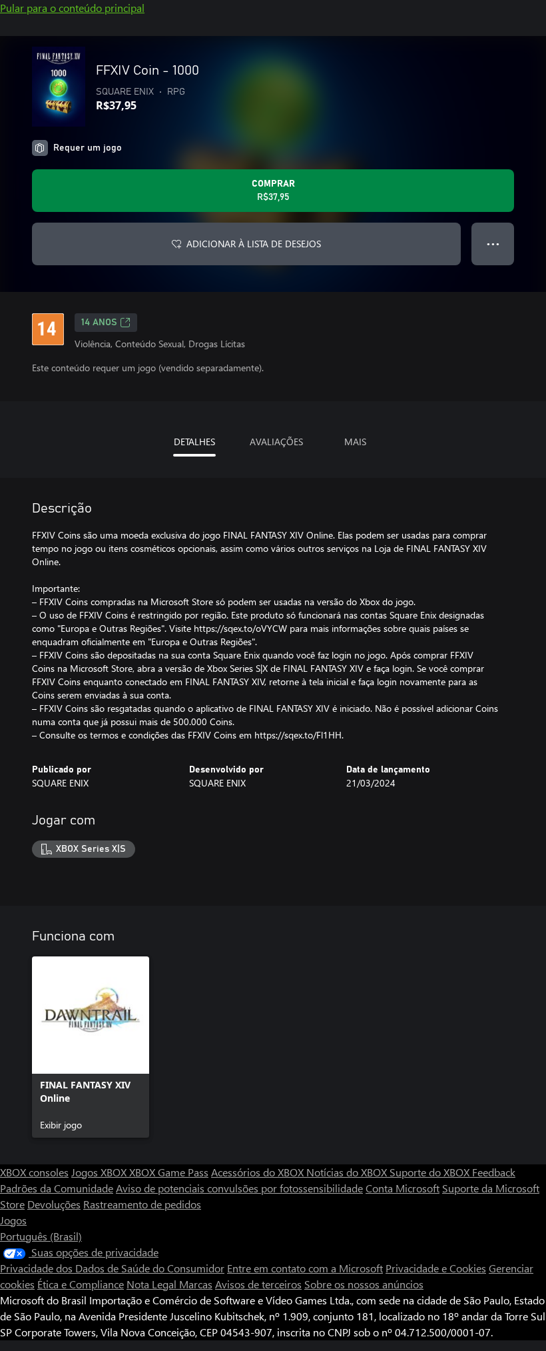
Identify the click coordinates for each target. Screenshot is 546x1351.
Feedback (493, 1172)
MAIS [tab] (355, 441)
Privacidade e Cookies (436, 1268)
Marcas (195, 1284)
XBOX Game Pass (168, 1172)
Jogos (13, 1220)
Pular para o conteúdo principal (72, 8)
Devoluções (54, 1204)
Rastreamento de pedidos (142, 1204)
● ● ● (493, 243)
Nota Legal (153, 1284)
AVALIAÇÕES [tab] (276, 441)
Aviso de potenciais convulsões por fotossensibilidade (239, 1188)
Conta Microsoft (402, 1188)
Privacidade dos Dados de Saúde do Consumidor (112, 1268)
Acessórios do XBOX (258, 1172)
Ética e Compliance (80, 1284)
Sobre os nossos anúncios (363, 1284)
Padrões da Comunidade (56, 1188)
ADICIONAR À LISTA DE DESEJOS (253, 243)
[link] (90, 1047)
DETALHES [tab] (194, 441)
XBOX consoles (34, 1172)
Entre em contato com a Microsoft (305, 1268)
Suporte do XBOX (431, 1172)
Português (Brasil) (41, 1236)
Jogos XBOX (100, 1172)
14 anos (99, 322)
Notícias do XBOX (348, 1172)
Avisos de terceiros (258, 1284)
